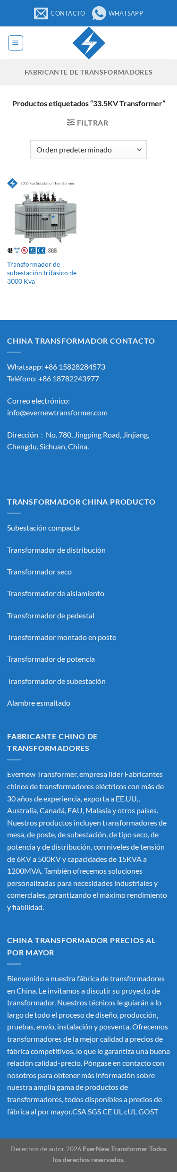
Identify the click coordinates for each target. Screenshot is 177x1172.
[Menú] (16, 43)
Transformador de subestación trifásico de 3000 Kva (41, 273)
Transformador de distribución (56, 549)
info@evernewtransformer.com (57, 412)
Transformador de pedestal (50, 615)
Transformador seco (39, 571)
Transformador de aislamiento (55, 593)
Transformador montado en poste (61, 636)
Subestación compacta (43, 527)
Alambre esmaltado (38, 702)
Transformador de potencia (51, 658)
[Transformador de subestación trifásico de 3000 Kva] (45, 216)
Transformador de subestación (56, 680)
